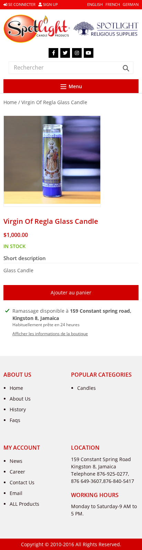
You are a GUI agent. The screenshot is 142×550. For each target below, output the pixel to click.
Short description (24, 258)
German (131, 4)
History (18, 409)
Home (10, 102)
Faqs (15, 420)
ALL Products (24, 504)
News (16, 461)
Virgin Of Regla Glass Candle (54, 102)
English (95, 4)
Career (17, 471)
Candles (86, 388)
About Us (20, 398)
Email (16, 493)
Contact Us (22, 482)
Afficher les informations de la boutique (50, 334)
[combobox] (71, 67)
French (112, 4)
